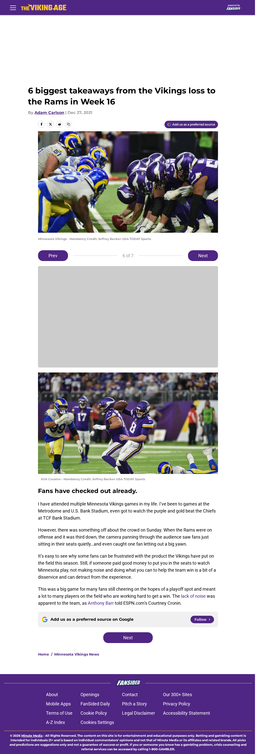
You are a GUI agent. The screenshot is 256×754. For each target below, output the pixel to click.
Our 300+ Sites (177, 694)
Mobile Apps (58, 703)
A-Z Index (55, 722)
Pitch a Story (134, 703)
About (52, 694)
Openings (89, 694)
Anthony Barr (101, 603)
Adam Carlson (49, 112)
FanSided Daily (95, 703)
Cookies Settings (97, 722)
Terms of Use (59, 713)
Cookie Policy (93, 713)
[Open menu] (13, 8)
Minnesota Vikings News (76, 654)
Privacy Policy (176, 703)
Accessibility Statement (186, 713)
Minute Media (31, 735)
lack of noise (193, 596)
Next (203, 255)
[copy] (68, 124)
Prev (53, 255)
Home (43, 654)
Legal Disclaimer (138, 713)
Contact (130, 694)
